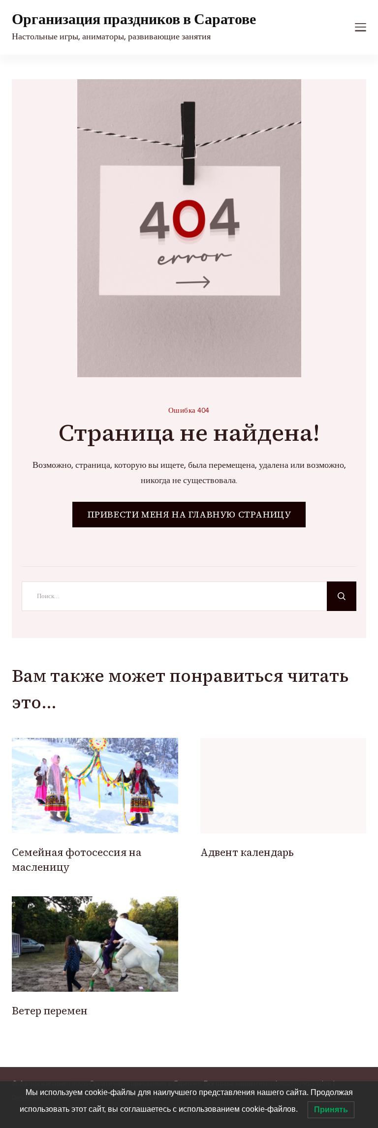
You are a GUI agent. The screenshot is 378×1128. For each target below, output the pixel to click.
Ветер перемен (50, 1011)
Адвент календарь (247, 852)
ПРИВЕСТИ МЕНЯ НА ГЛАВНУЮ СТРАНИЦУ (189, 514)
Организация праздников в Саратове (134, 19)
